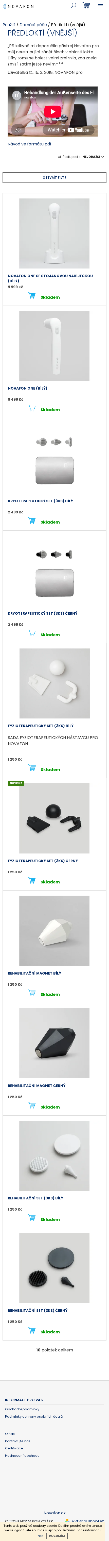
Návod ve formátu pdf (29, 144)
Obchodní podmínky (22, 1409)
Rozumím (57, 1536)
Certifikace (14, 1448)
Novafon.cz (55, 1513)
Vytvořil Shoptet (88, 1521)
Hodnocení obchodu (22, 1455)
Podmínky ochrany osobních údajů (34, 1416)
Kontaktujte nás (17, 1441)
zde (40, 1536)
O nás (10, 1433)
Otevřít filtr (54, 177)
